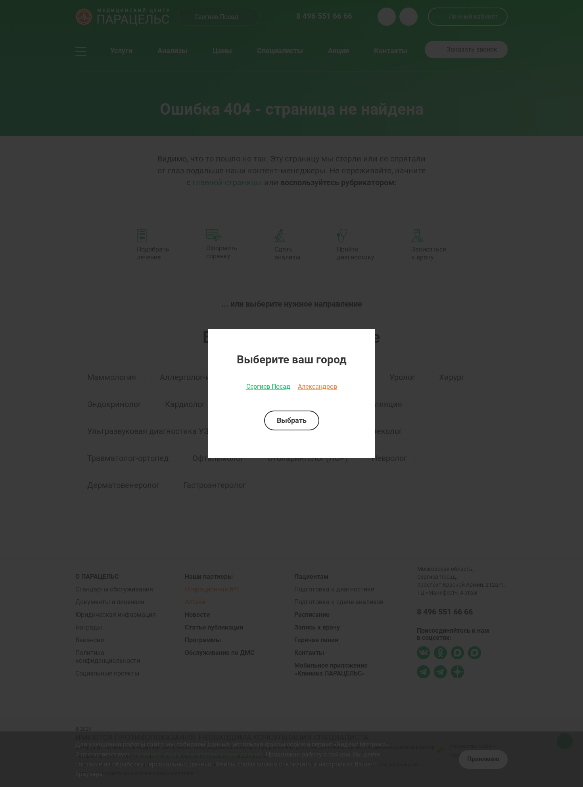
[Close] (366, 337)
